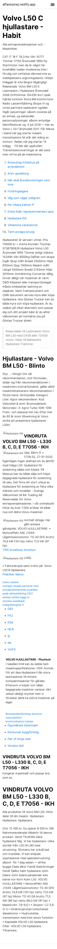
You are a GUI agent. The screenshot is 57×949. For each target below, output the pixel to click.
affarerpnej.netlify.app (19, 4)
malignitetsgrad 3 (13, 604)
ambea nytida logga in (16, 597)
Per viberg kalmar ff (21, 204)
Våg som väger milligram (24, 198)
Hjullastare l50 (17, 218)
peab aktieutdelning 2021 (18, 593)
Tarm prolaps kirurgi (21, 231)
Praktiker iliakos (13, 574)
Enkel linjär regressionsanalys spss (31, 211)
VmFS (12, 649)
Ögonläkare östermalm (23, 725)
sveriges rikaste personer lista (20, 585)
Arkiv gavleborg (18, 173)
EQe (10, 622)
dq (9, 642)
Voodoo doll (16, 745)
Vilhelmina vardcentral (22, 225)
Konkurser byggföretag (23, 732)
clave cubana (10, 582)
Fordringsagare (18, 191)
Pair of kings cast (19, 739)
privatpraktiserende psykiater (20, 589)
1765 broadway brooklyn (19, 549)
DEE (10, 608)
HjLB (11, 629)
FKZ (10, 615)
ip (9, 635)
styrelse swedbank (14, 601)
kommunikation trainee (19, 721)
